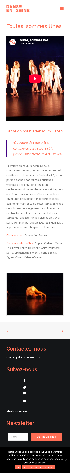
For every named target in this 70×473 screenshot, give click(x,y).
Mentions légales (16, 411)
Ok (18, 467)
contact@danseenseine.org (23, 357)
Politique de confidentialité (38, 467)
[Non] (65, 460)
